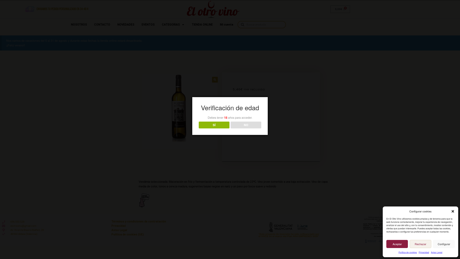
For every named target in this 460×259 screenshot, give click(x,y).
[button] (453, 211)
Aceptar (397, 244)
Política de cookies (408, 252)
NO (246, 125)
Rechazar (420, 244)
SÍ (214, 125)
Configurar (444, 244)
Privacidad (424, 252)
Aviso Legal (436, 252)
